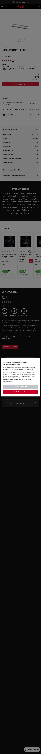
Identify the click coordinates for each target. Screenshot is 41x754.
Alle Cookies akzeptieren (20, 391)
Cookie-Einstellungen (20, 386)
